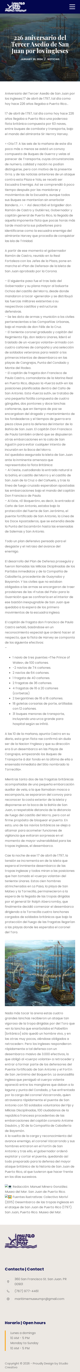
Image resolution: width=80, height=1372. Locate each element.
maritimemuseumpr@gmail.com (39, 1299)
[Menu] (72, 7)
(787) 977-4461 (27, 1291)
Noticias (53, 59)
